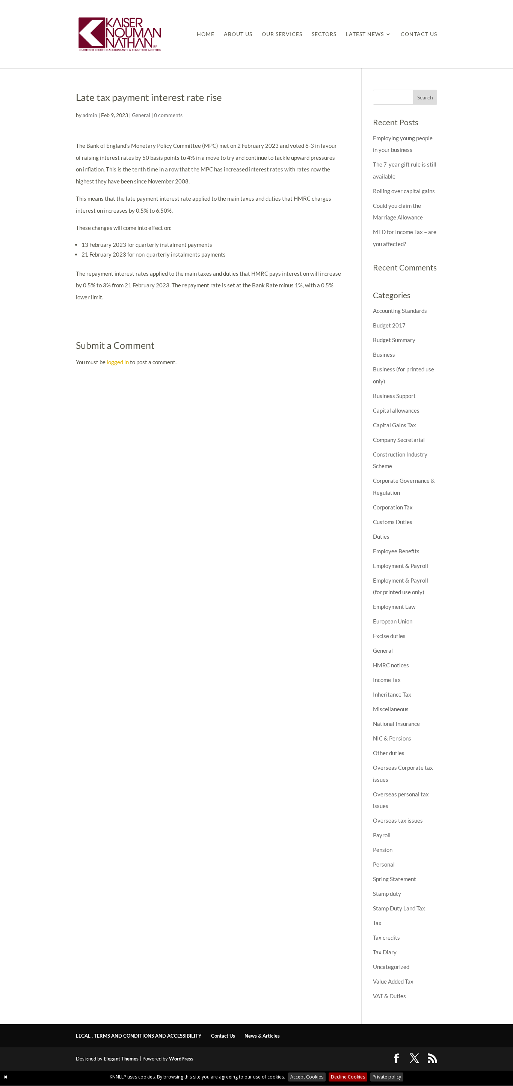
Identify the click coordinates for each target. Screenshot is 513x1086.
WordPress (181, 1059)
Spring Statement (394, 879)
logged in (118, 362)
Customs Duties (392, 521)
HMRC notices (391, 665)
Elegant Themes (121, 1059)
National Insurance (396, 723)
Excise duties (389, 635)
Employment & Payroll (400, 565)
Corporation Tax (393, 507)
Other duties (388, 753)
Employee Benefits (396, 551)
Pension (382, 849)
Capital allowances (396, 410)
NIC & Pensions (392, 738)
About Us (238, 34)
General (141, 115)
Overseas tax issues (398, 820)
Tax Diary (385, 952)
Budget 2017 (389, 325)
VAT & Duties (389, 996)
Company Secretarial (399, 439)
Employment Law (394, 606)
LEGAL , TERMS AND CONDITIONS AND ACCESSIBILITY (139, 1036)
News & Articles (262, 1036)
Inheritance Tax (392, 694)
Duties (381, 536)
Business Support (394, 395)
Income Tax (387, 679)
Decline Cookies (348, 1077)
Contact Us (419, 34)
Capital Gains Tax (394, 425)
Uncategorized (391, 966)
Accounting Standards (400, 310)
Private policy (387, 1077)
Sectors (324, 34)
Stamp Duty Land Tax (399, 908)
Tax (377, 922)
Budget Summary (394, 339)
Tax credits (386, 937)
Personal (384, 864)
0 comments (168, 115)
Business (384, 354)
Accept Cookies (306, 1077)
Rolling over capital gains (404, 191)
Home (205, 34)
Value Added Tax (393, 981)
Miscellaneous (391, 709)
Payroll (382, 835)
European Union (392, 621)
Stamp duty (387, 893)
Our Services (282, 34)
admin (90, 115)
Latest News (365, 34)
